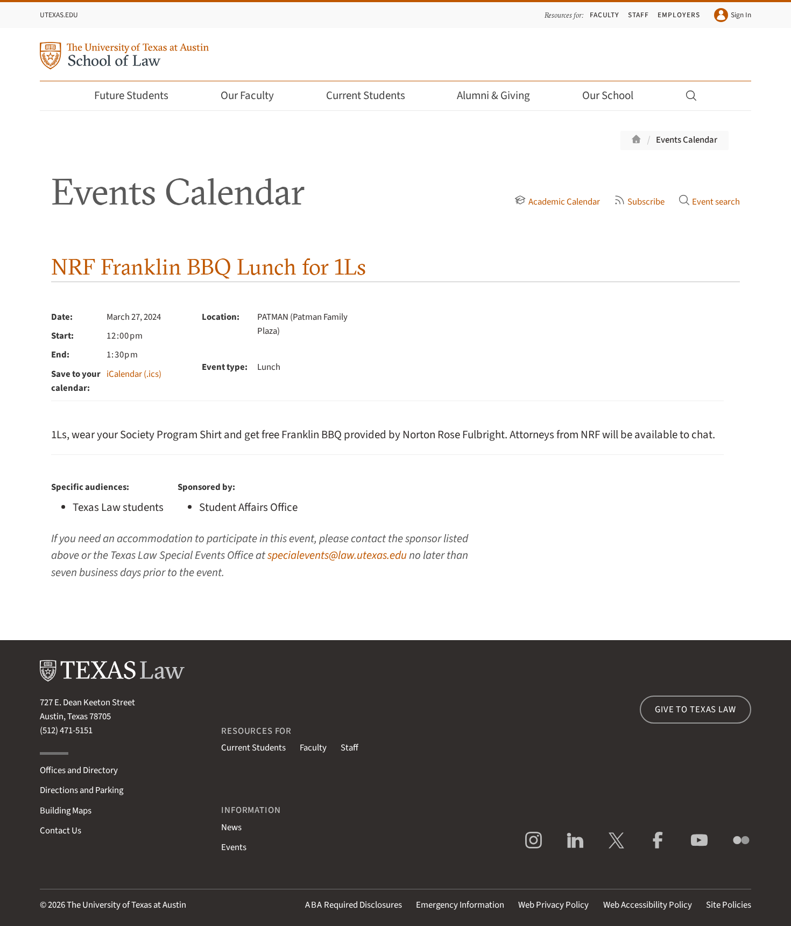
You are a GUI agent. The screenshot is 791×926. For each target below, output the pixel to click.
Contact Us (60, 830)
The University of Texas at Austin (126, 905)
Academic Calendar (563, 201)
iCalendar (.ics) (134, 374)
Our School (607, 95)
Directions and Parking (81, 790)
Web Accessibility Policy (647, 905)
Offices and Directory (79, 770)
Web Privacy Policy (553, 905)
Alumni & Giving (493, 95)
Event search (716, 201)
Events (233, 847)
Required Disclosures (353, 905)
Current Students (365, 95)
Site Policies (728, 905)
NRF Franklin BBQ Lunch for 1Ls (208, 266)
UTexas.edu (59, 15)
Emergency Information (460, 905)
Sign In (741, 15)
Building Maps (65, 810)
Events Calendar (686, 140)
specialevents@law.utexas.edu (337, 555)
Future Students (131, 95)
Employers (679, 15)
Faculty (605, 15)
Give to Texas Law (695, 709)
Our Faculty (247, 95)
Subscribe (646, 201)
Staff (638, 15)
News (231, 827)
